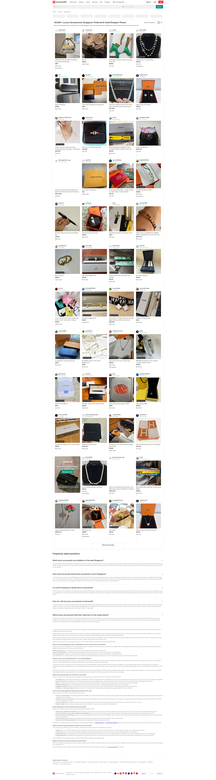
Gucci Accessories (141, 762)
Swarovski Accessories (65, 763)
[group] (67, 474)
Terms (105, 772)
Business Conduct (70, 774)
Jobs (92, 772)
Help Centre (69, 772)
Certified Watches (99, 722)
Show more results (108, 545)
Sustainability (86, 772)
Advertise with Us (98, 772)
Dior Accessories (103, 762)
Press (81, 772)
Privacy (109, 772)
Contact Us (75, 772)
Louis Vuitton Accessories (80, 762)
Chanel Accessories (92, 762)
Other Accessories (57, 762)
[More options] (55, 70)
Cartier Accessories (113, 762)
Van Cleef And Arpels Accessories (128, 762)
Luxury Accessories (112, 747)
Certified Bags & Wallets (111, 722)
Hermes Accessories (68, 762)
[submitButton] (159, 6)
